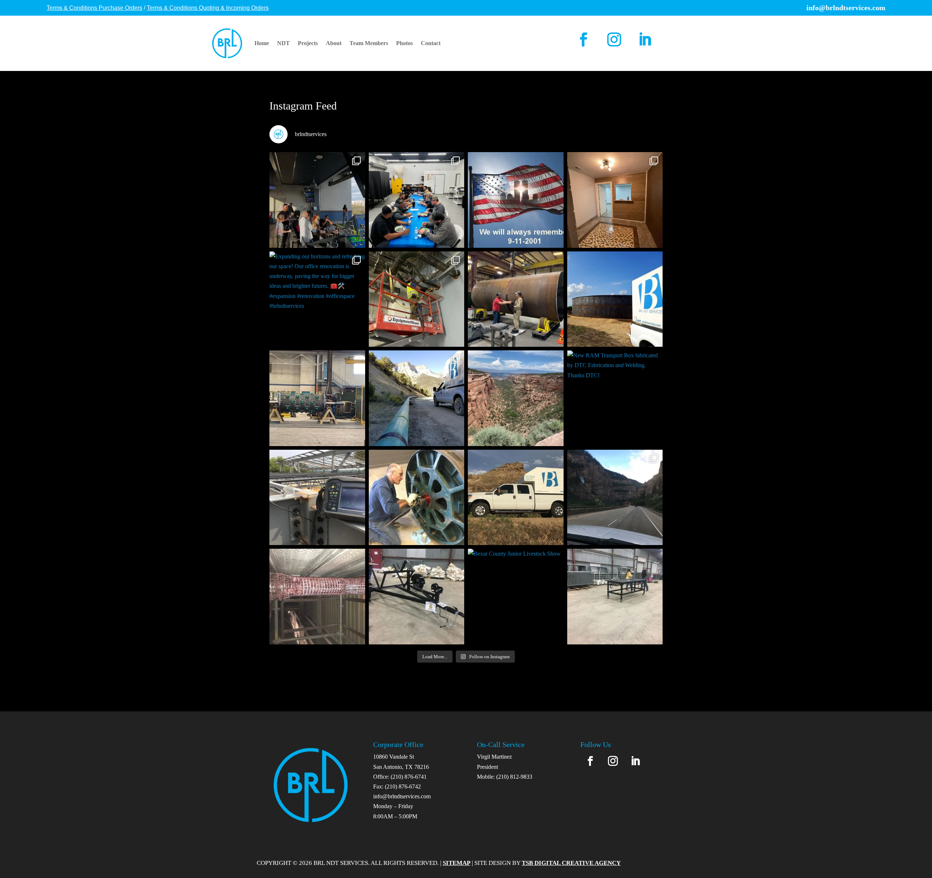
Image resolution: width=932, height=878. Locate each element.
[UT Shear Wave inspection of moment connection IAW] (317, 497)
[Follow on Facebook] (583, 39)
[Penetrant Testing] (417, 497)
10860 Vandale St (393, 757)
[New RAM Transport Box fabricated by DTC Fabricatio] (615, 398)
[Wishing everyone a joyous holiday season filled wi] (317, 200)
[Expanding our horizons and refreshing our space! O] (317, 299)
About (333, 43)
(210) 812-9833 (514, 777)
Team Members (369, 43)
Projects (308, 43)
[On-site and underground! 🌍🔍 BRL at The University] (417, 299)
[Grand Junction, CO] (516, 398)
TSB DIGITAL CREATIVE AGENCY (571, 862)
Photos (404, 43)
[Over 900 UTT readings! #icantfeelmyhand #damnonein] (317, 596)
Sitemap (456, 862)
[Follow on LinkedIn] (645, 39)
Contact (431, 43)
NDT (283, 43)
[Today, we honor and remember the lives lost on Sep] (516, 200)
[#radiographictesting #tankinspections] (615, 299)
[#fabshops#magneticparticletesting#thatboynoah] (317, 398)
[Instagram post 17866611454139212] (615, 497)
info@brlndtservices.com (402, 796)
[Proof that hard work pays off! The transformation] (615, 200)
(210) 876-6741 (409, 777)
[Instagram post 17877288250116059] (516, 497)
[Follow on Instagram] (614, 39)
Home (261, 43)
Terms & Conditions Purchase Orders (94, 8)
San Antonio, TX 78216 (401, 767)
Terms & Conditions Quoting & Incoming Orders (208, 8)
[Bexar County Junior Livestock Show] (417, 596)
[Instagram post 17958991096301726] (417, 398)
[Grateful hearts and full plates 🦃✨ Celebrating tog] (417, 200)
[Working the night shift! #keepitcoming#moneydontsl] (516, 299)
